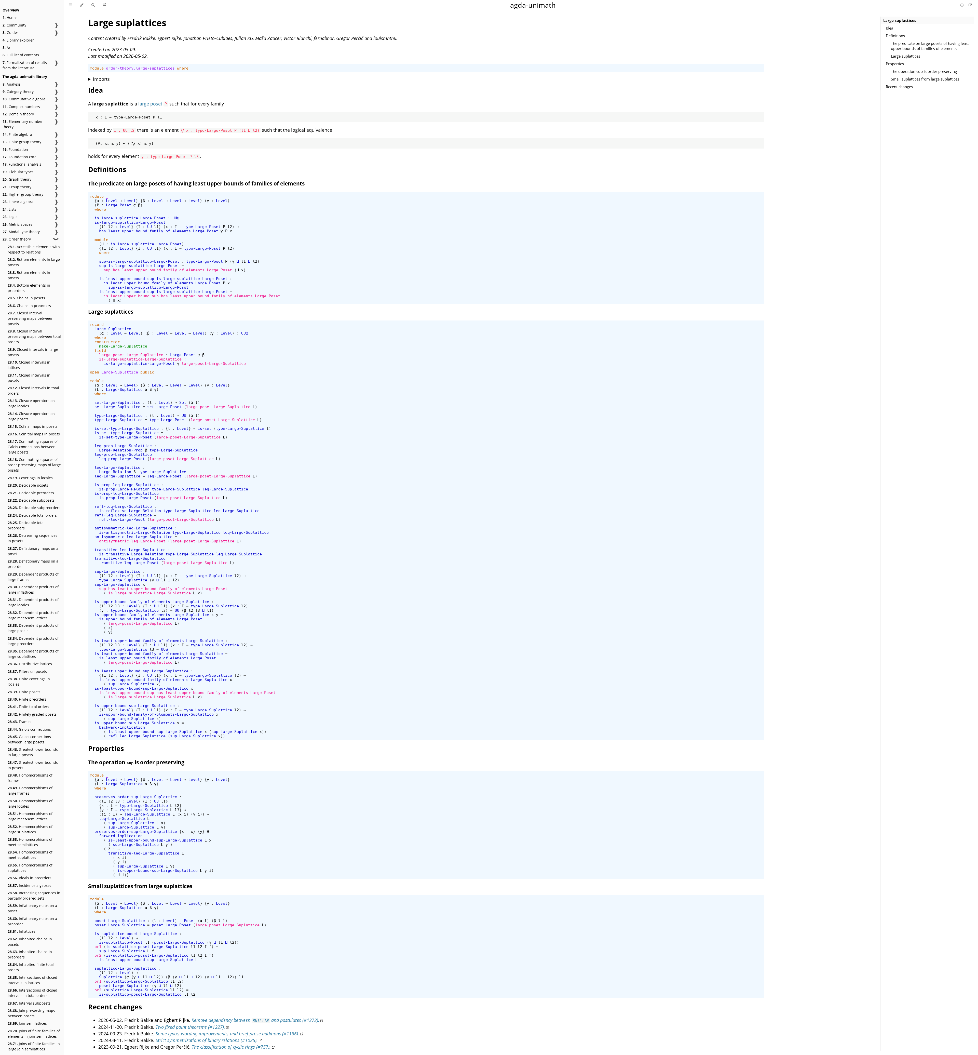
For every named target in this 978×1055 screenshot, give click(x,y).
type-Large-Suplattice (118, 415)
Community (14, 25)
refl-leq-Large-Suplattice (123, 506)
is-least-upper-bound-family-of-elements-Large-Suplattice (158, 640)
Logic (10, 216)
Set (182, 402)
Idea (889, 28)
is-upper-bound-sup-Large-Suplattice (134, 705)
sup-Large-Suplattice (117, 571)
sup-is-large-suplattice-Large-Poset (139, 261)
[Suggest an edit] (970, 5)
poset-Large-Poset (171, 925)
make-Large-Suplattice (123, 346)
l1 (103, 226)
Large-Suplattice (112, 329)
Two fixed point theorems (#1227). (190, 1027)
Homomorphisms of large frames (30, 790)
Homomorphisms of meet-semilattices (30, 842)
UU (149, 226)
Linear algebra (18, 201)
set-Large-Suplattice (117, 402)
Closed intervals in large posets (33, 352)
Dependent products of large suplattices (33, 654)
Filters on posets (27, 671)
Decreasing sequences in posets (32, 538)
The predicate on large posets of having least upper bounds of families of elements (930, 46)
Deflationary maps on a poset (33, 551)
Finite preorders (27, 699)
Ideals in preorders (29, 877)
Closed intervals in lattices (29, 365)
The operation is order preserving (136, 762)
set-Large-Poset (164, 407)
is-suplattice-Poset (121, 942)
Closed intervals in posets (29, 378)
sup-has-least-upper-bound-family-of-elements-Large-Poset (168, 270)
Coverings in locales (30, 477)
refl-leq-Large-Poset (122, 519)
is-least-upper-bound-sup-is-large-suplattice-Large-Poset (163, 278)
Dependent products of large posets (33, 628)
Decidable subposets (31, 500)
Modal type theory (21, 231)
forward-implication (121, 836)
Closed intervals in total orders (33, 390)
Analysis (12, 84)
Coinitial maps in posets (34, 434)
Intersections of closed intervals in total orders (32, 993)
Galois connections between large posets (29, 739)
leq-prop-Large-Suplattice (123, 446)
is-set (204, 428)
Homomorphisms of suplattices (30, 868)
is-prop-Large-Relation (124, 489)
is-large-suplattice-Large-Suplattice (140, 359)
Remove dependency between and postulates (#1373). (255, 1020)
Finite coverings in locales (29, 681)
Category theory (18, 91)
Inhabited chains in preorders (30, 954)
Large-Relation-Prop (121, 450)
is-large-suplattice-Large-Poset (130, 218)
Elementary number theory (23, 124)
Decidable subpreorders (34, 507)
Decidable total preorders (26, 525)
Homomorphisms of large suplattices (30, 829)
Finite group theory (22, 141)
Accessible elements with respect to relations (34, 249)
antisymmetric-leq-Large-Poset (132, 541)
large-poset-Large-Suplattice (131, 355)
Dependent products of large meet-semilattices (33, 615)
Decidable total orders (32, 515)
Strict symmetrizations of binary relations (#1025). (207, 1040)
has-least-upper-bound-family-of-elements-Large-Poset (158, 231)
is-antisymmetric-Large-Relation (134, 532)
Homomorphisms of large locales (30, 803)
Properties (895, 63)
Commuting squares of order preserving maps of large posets (34, 465)
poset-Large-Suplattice (119, 920)
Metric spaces (17, 224)
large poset (150, 104)
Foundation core (19, 156)
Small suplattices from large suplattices (925, 79)
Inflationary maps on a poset (32, 908)
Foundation (15, 149)
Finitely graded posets (32, 714)
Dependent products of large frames (33, 577)
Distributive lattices (30, 663)
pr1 (97, 946)
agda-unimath (533, 5)
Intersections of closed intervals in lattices (32, 980)
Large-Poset (118, 205)
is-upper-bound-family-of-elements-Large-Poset (150, 619)
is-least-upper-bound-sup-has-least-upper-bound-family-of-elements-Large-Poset (192, 296)
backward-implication (122, 727)
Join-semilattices (27, 1023)
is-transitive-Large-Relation (131, 554)
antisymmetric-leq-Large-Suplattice (133, 528)
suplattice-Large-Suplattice (125, 968)
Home (10, 17)
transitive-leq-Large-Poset (129, 562)
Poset (189, 920)
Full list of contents (21, 54)
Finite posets (24, 691)
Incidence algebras (29, 885)
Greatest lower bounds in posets (33, 765)
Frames (19, 721)
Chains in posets (26, 298)
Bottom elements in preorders (29, 288)
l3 (117, 606)
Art (7, 47)
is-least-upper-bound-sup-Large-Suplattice (141, 671)
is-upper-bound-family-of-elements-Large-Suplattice (151, 601)
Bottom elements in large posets (34, 262)
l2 (110, 226)
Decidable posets (28, 485)
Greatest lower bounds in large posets (33, 752)
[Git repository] (962, 5)
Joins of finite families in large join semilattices (34, 1046)
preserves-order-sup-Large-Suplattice (135, 797)
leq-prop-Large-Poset (122, 459)
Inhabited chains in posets (30, 942)
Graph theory (17, 179)
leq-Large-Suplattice (117, 467)
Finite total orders (28, 706)
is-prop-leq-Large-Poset (125, 498)
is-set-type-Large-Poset (125, 437)
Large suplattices (899, 20)
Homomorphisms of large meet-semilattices (30, 816)
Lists (9, 209)
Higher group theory (23, 194)
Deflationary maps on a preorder (33, 564)
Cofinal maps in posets (33, 426)
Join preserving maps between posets (31, 1013)
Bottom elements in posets (29, 275)
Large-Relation (115, 472)
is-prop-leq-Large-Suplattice (126, 485)
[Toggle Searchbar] (93, 5)
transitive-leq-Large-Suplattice (130, 549)
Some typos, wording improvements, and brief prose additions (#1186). (227, 1034)
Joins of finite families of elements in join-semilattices (34, 1034)
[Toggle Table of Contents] (70, 5)
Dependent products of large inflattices (33, 589)
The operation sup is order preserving (924, 71)
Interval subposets (29, 1003)
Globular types (18, 171)
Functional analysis (22, 164)
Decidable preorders (31, 492)
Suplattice (110, 977)
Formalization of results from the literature (25, 65)
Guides (11, 32)
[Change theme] (81, 5)
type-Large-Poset (202, 226)
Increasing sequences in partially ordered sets (34, 895)
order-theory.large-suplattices (140, 68)
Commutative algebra (24, 99)
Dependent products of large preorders (33, 641)
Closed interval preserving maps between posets (30, 318)
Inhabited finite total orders (31, 967)
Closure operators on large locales (31, 403)
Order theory (17, 239)
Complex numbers (21, 106)
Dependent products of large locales (33, 602)
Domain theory (18, 114)
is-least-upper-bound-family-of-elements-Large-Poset (162, 283)
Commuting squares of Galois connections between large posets (33, 447)
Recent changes (899, 86)
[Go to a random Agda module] (104, 5)
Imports (101, 79)
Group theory (17, 186)
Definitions (895, 35)
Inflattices (21, 931)
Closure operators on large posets (31, 416)
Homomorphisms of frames (30, 778)
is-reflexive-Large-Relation (130, 511)
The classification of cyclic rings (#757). (231, 1047)
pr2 (97, 955)
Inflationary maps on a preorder (32, 921)
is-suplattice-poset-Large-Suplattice (135, 933)
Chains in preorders (29, 305)
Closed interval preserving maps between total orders (34, 336)
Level (111, 200)
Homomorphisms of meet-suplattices (30, 855)
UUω (175, 218)
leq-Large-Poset (164, 476)
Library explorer (18, 40)
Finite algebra (17, 134)
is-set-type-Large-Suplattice (126, 428)
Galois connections (29, 729)
